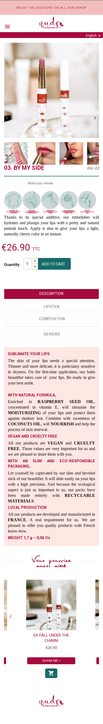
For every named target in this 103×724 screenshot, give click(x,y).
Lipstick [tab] (52, 306)
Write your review (40, 183)
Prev (9, 148)
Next (93, 148)
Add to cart (53, 264)
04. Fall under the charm (51, 638)
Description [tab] (51, 293)
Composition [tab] (52, 319)
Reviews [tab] (52, 334)
